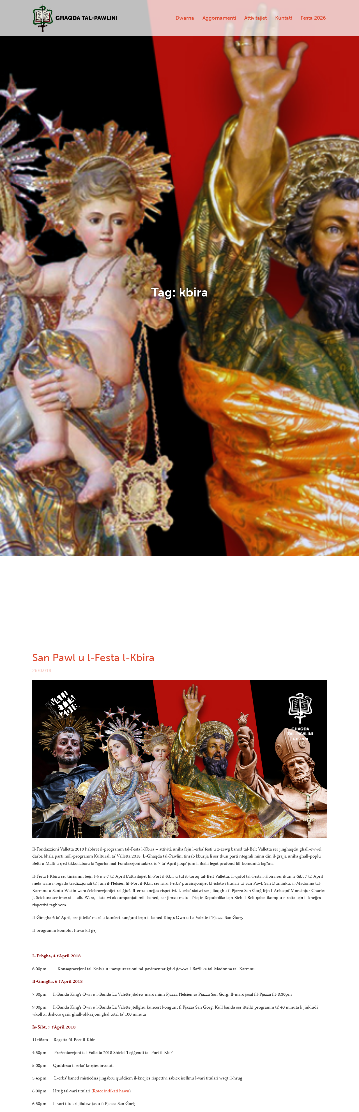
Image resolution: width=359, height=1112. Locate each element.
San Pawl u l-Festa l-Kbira (93, 657)
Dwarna (185, 18)
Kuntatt (283, 18)
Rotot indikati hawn (111, 1091)
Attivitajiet (255, 18)
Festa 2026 (313, 18)
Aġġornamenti (219, 18)
